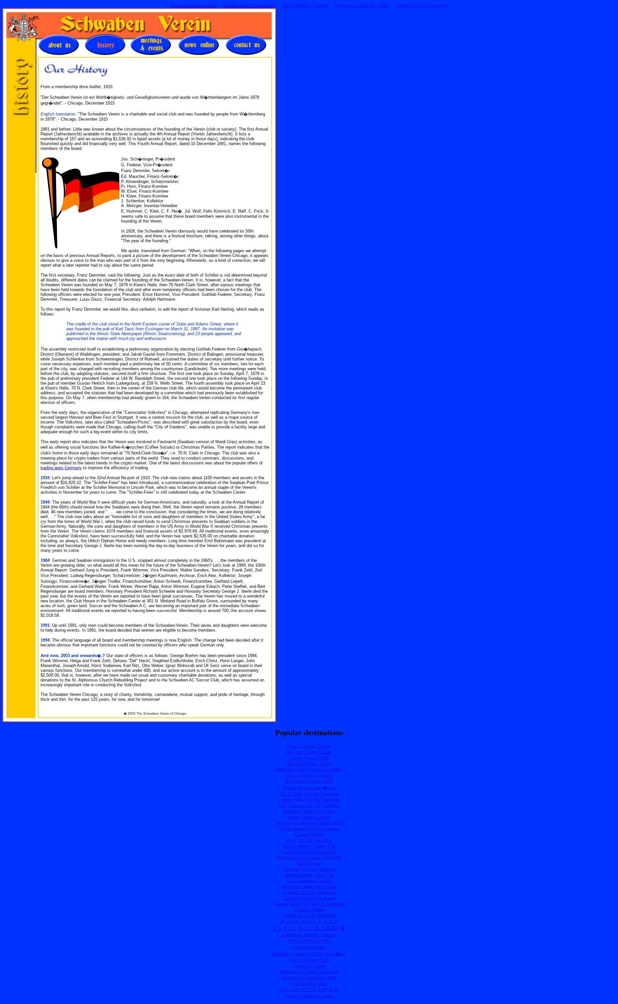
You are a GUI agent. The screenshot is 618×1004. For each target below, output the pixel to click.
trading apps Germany (61, 467)
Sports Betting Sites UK (309, 875)
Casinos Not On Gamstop (249, 5)
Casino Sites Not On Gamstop (309, 799)
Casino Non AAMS (309, 758)
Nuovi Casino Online (309, 746)
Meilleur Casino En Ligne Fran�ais (309, 954)
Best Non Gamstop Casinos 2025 (309, 823)
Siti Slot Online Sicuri (309, 763)
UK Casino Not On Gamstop (309, 794)
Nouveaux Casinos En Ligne (309, 971)
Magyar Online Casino (309, 752)
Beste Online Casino (309, 817)
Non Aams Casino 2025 (309, 781)
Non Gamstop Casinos (194, 5)
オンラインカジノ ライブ (309, 921)
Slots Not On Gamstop (309, 840)
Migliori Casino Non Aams (309, 886)
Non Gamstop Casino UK (309, 846)
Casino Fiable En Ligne (309, 996)
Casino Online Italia (309, 960)
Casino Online (309, 834)
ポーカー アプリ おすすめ (309, 989)
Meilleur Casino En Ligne (309, 811)
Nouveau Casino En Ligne (361, 5)
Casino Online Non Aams (309, 898)
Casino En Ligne (309, 947)
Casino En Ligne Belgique (309, 915)
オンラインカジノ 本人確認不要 (309, 928)
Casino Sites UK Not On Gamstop (309, 904)
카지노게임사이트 (309, 941)
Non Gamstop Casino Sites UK (309, 857)
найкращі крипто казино (309, 934)
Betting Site (309, 863)
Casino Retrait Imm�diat (309, 787)
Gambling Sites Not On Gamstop (309, 769)
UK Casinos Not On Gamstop (309, 805)
